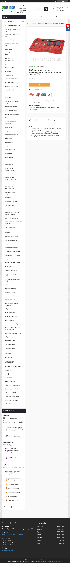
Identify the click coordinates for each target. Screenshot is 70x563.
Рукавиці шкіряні (9, 82)
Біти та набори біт (10, 312)
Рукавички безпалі (10, 75)
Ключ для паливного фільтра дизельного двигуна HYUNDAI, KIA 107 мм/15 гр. (14, 429)
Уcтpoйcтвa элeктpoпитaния (13, 366)
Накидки (7, 131)
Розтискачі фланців (10, 288)
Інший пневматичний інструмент (10, 122)
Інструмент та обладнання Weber (12, 35)
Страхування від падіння (12, 174)
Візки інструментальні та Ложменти (12, 304)
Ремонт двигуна (9, 205)
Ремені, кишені (9, 183)
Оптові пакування (10, 149)
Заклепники (8, 197)
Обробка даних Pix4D (10, 392)
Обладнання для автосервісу (13, 25)
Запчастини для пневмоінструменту (10, 178)
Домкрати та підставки (11, 78)
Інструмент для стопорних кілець (12, 102)
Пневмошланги (9, 142)
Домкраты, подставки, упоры (13, 333)
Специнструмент (9, 320)
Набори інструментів (10, 309)
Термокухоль (8, 94)
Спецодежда (8, 357)
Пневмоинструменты (10, 340)
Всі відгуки (7, 507)
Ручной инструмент (10, 348)
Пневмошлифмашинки (11, 106)
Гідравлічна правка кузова (12, 251)
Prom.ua (43, 559)
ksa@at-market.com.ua (8, 550)
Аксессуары (8, 370)
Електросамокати (10, 381)
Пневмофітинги (9, 138)
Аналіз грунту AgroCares (11, 400)
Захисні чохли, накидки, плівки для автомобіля (13, 222)
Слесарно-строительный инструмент (12, 352)
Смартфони (8, 374)
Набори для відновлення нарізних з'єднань (12, 213)
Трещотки (7, 232)
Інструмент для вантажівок (12, 244)
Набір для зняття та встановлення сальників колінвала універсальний (12, 450)
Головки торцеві (9, 296)
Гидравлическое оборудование (9, 361)
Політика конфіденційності (55, 561)
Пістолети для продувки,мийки (9, 59)
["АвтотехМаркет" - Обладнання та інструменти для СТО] (8, 9)
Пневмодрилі (8, 71)
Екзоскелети (8, 377)
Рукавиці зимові (9, 90)
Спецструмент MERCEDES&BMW (9, 187)
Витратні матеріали (10, 266)
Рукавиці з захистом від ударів (11, 53)
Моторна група (9, 157)
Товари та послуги (46, 17)
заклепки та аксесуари (11, 316)
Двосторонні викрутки (11, 270)
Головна (34, 17)
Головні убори (8, 161)
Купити (40, 84)
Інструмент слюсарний (11, 240)
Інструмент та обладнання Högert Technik (12, 30)
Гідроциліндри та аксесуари (12, 255)
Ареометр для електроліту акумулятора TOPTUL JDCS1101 (12, 472)
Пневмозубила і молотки (11, 86)
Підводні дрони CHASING (11, 389)
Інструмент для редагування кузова (13, 274)
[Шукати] (46, 9)
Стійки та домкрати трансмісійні (10, 228)
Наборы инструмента (11, 337)
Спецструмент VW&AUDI (11, 218)
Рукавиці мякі (8, 63)
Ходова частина (9, 67)
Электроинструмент (10, 344)
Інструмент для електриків (12, 259)
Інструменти (8, 146)
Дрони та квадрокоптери (12, 396)
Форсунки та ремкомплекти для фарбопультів (12, 280)
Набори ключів (9, 164)
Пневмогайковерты (10, 40)
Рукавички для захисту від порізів (12, 44)
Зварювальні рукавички (11, 134)
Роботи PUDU (8, 404)
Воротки (7, 209)
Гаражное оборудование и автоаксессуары (12, 328)
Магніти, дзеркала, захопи (12, 114)
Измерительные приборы (12, 324)
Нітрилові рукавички (10, 118)
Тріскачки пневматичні (11, 110)
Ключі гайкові (8, 49)
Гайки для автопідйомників (12, 262)
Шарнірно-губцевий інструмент (10, 193)
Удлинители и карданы (11, 201)
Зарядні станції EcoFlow (11, 236)
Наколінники (8, 153)
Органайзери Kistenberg (11, 247)
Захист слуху (8, 127)
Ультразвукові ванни (10, 292)
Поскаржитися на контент (42, 561)
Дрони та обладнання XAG (12, 385)
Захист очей (8, 97)
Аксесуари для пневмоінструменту (10, 169)
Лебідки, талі (8, 284)
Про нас (58, 17)
